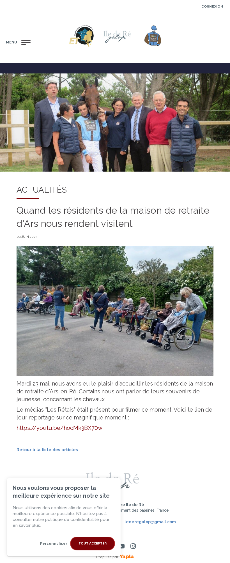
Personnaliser (53, 543)
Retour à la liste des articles (47, 449)
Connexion (212, 6)
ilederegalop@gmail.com (149, 522)
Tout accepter (93, 543)
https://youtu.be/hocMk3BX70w (59, 427)
